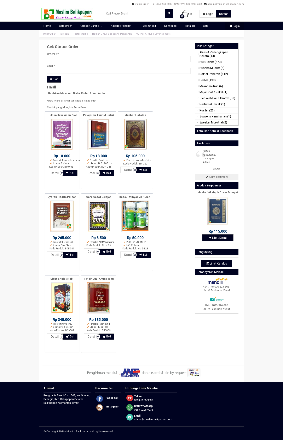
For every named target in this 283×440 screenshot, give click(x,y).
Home (47, 25)
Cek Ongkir (149, 25)
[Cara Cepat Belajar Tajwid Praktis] (99, 231)
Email (51, 65)
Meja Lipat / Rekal (211, 92)
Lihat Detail (219, 237)
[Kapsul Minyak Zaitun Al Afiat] (135, 231)
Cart (205, 25)
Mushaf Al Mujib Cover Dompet (153, 34)
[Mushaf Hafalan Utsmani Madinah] (135, 149)
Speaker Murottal (211, 122)
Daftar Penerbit (210, 74)
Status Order (141, 4)
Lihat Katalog (218, 263)
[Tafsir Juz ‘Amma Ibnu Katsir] (98, 313)
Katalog (190, 25)
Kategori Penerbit (121, 25)
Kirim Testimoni (218, 176)
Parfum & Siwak (210, 104)
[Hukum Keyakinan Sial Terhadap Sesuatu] (62, 149)
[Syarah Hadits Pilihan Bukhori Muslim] (62, 231)
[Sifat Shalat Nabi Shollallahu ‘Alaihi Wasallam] (62, 313)
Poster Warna (80, 34)
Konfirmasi (170, 25)
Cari (55, 79)
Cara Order (65, 25)
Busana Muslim (210, 68)
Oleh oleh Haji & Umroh (214, 98)
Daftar (223, 14)
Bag (190, 13)
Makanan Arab (209, 86)
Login (209, 14)
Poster (204, 110)
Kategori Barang (90, 25)
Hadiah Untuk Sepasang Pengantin (112, 34)
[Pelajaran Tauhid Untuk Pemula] (98, 149)
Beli (71, 172)
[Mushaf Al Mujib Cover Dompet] (217, 224)
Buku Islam (207, 62)
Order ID (53, 54)
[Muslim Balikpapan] (67, 18)
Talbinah (64, 34)
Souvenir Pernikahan (213, 116)
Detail (55, 173)
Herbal (204, 80)
